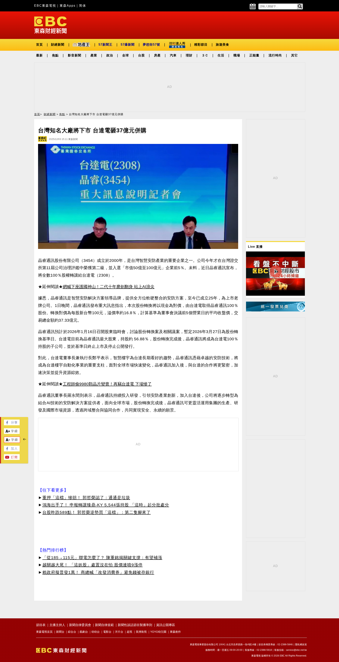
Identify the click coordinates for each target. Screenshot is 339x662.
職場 (236, 55)
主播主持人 (57, 625)
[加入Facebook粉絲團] (12, 450)
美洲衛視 (141, 631)
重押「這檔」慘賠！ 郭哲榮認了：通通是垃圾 (86, 497)
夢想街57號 (151, 44)
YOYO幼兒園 (158, 631)
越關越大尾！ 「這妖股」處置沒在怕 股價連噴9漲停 (92, 565)
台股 (141, 55)
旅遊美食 (222, 44)
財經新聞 (57, 44)
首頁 (39, 44)
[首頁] (50, 24)
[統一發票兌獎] (275, 310)
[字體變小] (12, 441)
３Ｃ (205, 55)
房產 (157, 55)
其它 (294, 55)
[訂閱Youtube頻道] (12, 458)
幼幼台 (95, 631)
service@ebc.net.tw (296, 650)
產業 (93, 55)
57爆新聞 (128, 44)
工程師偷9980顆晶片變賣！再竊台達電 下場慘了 (107, 384)
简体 (82, 5)
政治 (109, 55)
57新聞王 (105, 44)
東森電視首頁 (44, 631)
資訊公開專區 (165, 625)
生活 (221, 55)
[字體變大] (12, 433)
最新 (39, 55)
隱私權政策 (301, 644)
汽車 (173, 55)
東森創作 (175, 631)
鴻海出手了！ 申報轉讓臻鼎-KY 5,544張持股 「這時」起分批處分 (105, 505)
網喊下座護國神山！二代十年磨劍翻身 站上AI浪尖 (108, 286)
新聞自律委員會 (80, 625)
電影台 (107, 631)
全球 (125, 55)
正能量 (254, 55)
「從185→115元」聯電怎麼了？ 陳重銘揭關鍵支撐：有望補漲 (102, 557)
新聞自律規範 (104, 625)
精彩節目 (201, 44)
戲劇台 (84, 631)
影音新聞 (74, 55)
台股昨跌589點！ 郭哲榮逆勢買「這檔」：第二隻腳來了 (96, 512)
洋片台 (119, 631)
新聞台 (60, 631)
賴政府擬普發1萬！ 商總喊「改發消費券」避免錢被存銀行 (98, 572)
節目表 (41, 625)
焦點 (55, 55)
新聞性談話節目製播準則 (135, 625)
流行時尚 (275, 55)
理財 (189, 55)
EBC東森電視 (45, 5)
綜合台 (72, 631)
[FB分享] (12, 424)
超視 (129, 631)
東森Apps (68, 5)
